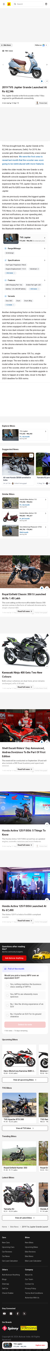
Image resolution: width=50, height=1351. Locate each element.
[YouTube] (4, 1313)
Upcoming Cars (8, 1247)
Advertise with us (32, 1298)
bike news (14, 1227)
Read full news (24, 611)
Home (4, 1227)
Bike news (29, 1256)
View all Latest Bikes (23, 1218)
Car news (6, 1256)
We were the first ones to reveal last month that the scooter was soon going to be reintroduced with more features (23, 160)
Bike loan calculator (33, 1261)
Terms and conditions (34, 1293)
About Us (28, 1275)
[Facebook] (17, 1313)
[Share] (47, 81)
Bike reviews (30, 1252)
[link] (19, 1056)
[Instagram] (11, 1313)
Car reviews (7, 1252)
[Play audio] (42, 81)
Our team (29, 1279)
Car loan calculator (10, 1261)
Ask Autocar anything (11, 1275)
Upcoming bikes (31, 1247)
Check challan (7, 1293)
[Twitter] (24, 1313)
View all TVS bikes (23, 1128)
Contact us (29, 1284)
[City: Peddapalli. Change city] (46, 4)
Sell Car (5, 1288)
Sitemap (5, 1284)
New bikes (29, 1243)
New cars (6, 1243)
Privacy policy (30, 1288)
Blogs (4, 1279)
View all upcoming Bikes (23, 1080)
